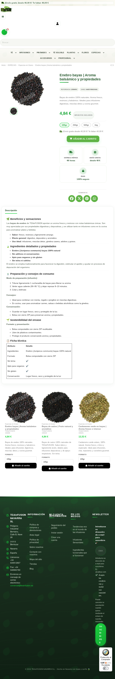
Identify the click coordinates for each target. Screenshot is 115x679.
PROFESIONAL (64, 58)
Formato (9, 454)
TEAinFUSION (10, 431)
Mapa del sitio (36, 559)
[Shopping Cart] (5, 32)
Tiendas (33, 563)
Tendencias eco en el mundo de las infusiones (80, 529)
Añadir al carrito (22, 465)
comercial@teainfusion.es (21, 585)
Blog (32, 568)
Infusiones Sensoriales (78, 541)
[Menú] (110, 649)
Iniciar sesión (57, 532)
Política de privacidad (34, 541)
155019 (44, 433)
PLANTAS (71, 53)
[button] (12, 88)
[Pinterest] (86, 198)
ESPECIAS (96, 53)
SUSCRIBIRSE (100, 634)
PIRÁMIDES (42, 53)
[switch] (106, 668)
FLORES (85, 53)
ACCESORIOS (46, 58)
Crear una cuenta (55, 538)
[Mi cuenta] (57, 24)
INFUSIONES (24, 53)
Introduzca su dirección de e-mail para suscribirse (100, 534)
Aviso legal (34, 534)
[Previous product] (111, 65)
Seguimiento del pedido (58, 526)
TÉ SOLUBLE (58, 53)
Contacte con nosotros (35, 553)
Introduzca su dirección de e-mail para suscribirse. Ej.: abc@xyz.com (100, 565)
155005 (7, 433)
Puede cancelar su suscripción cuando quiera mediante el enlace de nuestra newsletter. (99, 611)
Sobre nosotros (36, 547)
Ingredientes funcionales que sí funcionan (80, 552)
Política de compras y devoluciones (35, 527)
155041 (81, 433)
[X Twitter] (79, 198)
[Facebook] (71, 198)
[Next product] (113, 65)
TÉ (12, 53)
